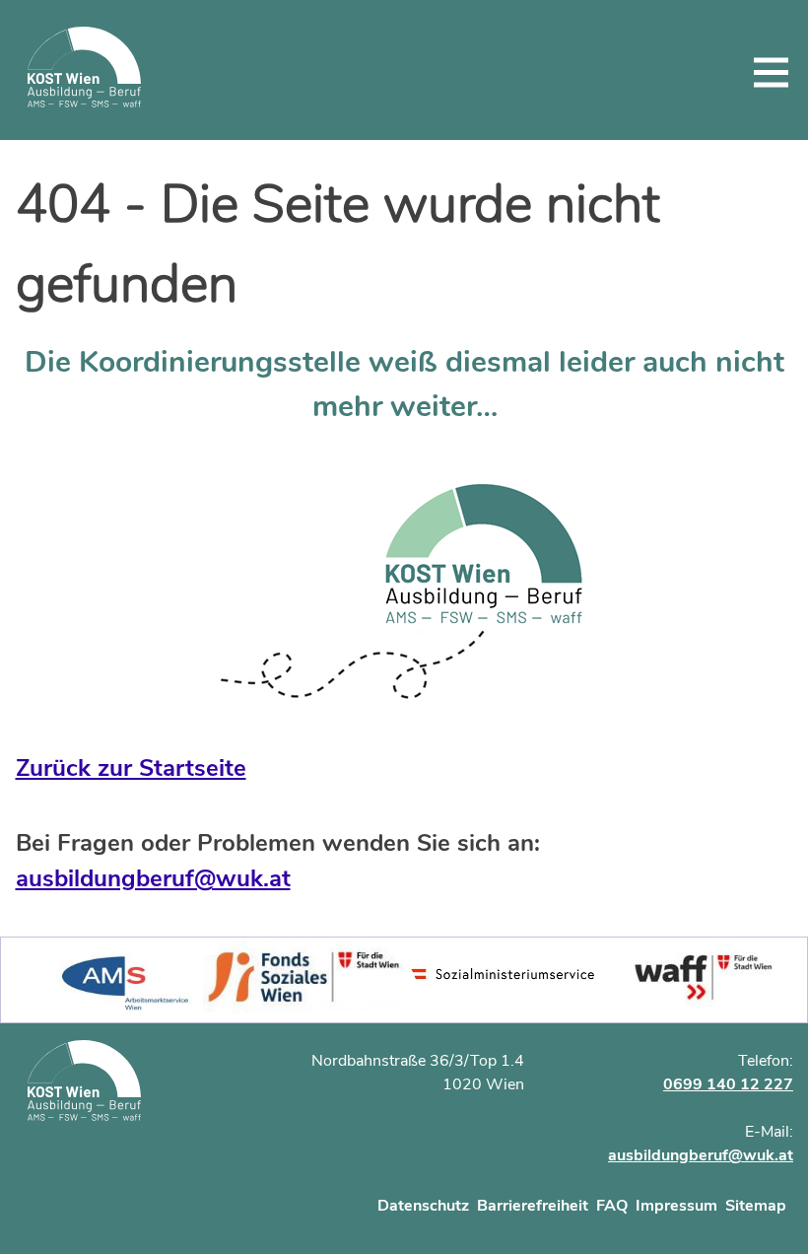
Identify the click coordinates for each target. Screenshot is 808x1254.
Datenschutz (423, 1206)
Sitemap (755, 1206)
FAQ (612, 1206)
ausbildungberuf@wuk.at (153, 878)
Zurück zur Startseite (131, 768)
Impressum (676, 1206)
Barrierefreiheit (532, 1206)
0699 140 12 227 (728, 1084)
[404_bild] (404, 592)
